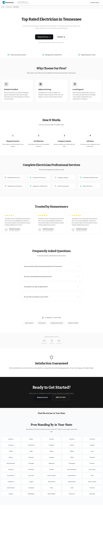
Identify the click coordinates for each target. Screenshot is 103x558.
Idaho (31, 451)
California (92, 439)
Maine (72, 457)
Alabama (10, 439)
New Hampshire (71, 469)
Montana (10, 469)
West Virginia (51, 493)
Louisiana (51, 457)
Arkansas (71, 439)
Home (2, 7)
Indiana (72, 451)
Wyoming (92, 493)
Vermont (92, 487)
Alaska (31, 439)
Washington (31, 493)
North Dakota (72, 475)
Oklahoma (11, 481)
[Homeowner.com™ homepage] (9, 2)
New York (31, 475)
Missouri (92, 463)
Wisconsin (72, 493)
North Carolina (51, 475)
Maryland (92, 457)
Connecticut (31, 445)
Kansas (11, 457)
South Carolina (92, 481)
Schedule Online (94, 2)
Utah (71, 487)
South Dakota (11, 487)
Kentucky (31, 457)
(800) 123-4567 (61, 397)
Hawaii (11, 451)
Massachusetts (11, 463)
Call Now (60, 37)
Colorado (11, 445)
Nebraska (31, 469)
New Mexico (10, 475)
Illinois (51, 451)
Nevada (51, 469)
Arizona (51, 439)
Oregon (31, 481)
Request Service (43, 37)
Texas (51, 487)
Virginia (11, 493)
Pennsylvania (51, 481)
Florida (72, 445)
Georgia (92, 445)
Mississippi (72, 463)
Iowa (92, 451)
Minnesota (52, 463)
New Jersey (92, 469)
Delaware (51, 445)
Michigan (31, 463)
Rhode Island (71, 481)
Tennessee (9, 7)
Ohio (92, 475)
